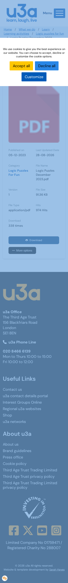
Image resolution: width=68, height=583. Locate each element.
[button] (5, 578)
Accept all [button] (21, 65)
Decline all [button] (46, 65)
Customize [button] (34, 76)
